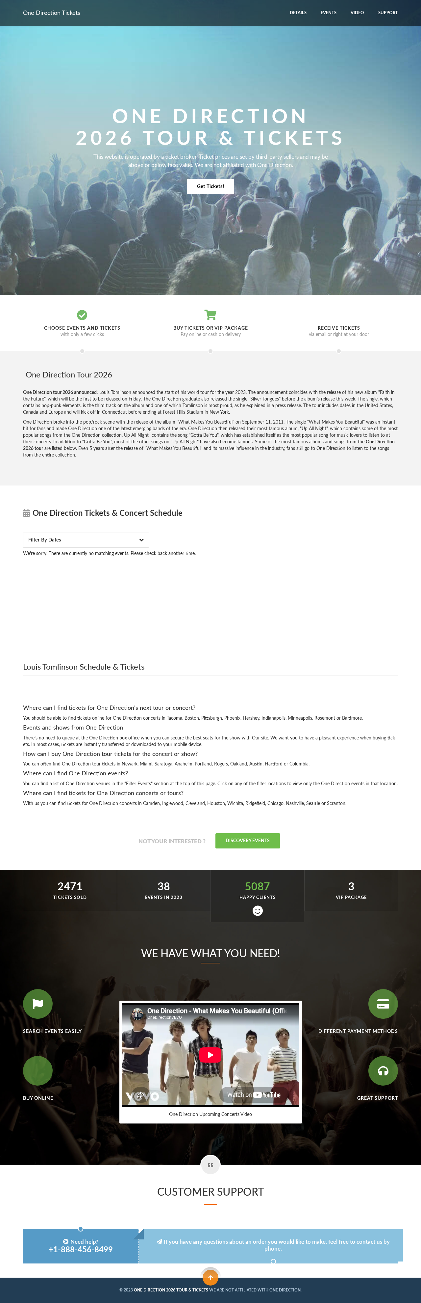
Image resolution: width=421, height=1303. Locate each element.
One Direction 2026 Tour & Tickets (171, 1290)
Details (298, 13)
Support (388, 13)
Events (328, 13)
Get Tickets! (210, 186)
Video (357, 13)
